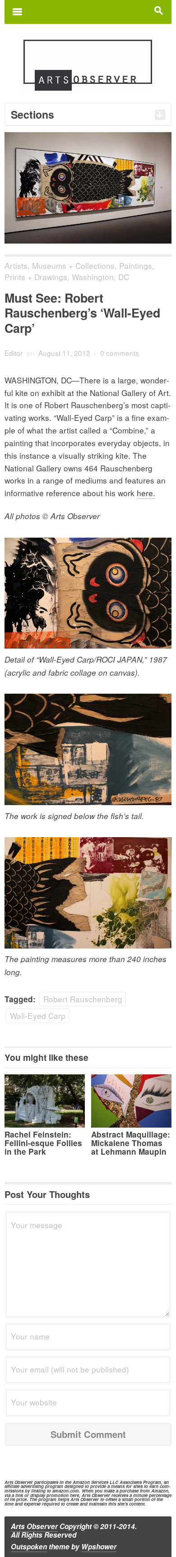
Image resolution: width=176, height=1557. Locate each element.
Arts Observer (34, 1526)
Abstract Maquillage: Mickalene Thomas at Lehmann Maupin (130, 1143)
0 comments (119, 353)
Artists (16, 265)
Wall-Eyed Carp (37, 1015)
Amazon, (160, 1491)
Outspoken (29, 1547)
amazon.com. (66, 1491)
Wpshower (98, 1547)
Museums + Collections (73, 265)
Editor (14, 353)
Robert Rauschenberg (82, 998)
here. (146, 492)
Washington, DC (100, 276)
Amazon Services (90, 1482)
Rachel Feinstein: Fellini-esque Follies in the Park (43, 1143)
